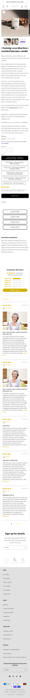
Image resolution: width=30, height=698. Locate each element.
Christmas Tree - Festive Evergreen (13, 183)
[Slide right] (28, 42)
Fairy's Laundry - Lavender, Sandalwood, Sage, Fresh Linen (15, 157)
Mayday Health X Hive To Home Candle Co (15, 657)
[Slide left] (2, 42)
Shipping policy (20, 694)
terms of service (7, 635)
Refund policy (13, 692)
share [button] (4, 202)
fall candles (6, 578)
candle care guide (8, 612)
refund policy (7, 639)
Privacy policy (21, 692)
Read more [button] (6, 447)
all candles (6, 574)
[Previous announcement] (3, 2)
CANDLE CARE (15, 217)
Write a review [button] (15, 290)
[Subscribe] (25, 548)
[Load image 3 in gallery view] (22, 41)
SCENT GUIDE (15, 212)
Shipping (3, 138)
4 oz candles (6, 590)
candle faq (6, 616)
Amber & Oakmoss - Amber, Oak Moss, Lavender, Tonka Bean (15, 178)
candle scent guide (8, 608)
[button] (3, 6)
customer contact (8, 631)
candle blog (6, 620)
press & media (7, 653)
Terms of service (11, 694)
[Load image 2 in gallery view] (15, 41)
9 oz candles (6, 586)
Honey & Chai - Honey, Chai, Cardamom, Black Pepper (15, 173)
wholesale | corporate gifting (11, 649)
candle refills (7, 594)
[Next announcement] (27, 2)
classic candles (7, 582)
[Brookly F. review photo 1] (15, 320)
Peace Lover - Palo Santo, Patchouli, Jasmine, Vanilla (15, 168)
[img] (7, 305)
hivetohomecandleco (14, 689)
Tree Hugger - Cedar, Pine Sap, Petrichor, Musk (15, 163)
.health (13, 108)
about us (5, 605)
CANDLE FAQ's (15, 222)
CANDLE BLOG (15, 227)
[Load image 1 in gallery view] (7, 41)
